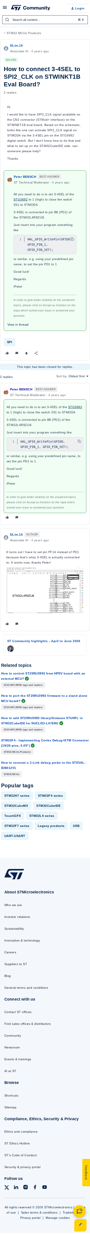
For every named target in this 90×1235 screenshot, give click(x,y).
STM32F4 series (50, 795)
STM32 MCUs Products (24, 33)
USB (76, 826)
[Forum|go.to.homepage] (30, 8)
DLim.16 (16, 45)
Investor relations (17, 917)
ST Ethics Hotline (17, 1143)
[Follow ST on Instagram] (25, 1187)
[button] (4, 9)
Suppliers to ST (15, 964)
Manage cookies (58, 1217)
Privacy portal (30, 1217)
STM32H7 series (17, 795)
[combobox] (45, 19)
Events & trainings (17, 1059)
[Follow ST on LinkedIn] (16, 1187)
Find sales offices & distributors (27, 1023)
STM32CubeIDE (48, 805)
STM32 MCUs (11, 774)
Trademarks (71, 1212)
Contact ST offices (18, 1012)
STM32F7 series (16, 826)
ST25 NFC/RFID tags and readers (23, 685)
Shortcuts (11, 1095)
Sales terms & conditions (39, 1212)
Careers (10, 952)
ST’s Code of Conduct (20, 1155)
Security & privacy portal (22, 1167)
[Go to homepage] (14, 879)
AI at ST (10, 1071)
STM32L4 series (41, 816)
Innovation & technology (22, 940)
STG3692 (21, 199)
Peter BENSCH (25, 176)
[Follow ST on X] (6, 1188)
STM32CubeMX (16, 805)
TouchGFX (12, 816)
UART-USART (14, 836)
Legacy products (51, 826)
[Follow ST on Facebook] (35, 1187)
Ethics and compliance (21, 1131)
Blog (7, 976)
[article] (45, 454)
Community (12, 1035)
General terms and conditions (26, 987)
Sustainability (14, 928)
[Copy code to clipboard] (72, 239)
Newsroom (12, 1047)
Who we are (13, 905)
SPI (9, 342)
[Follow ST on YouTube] (44, 1187)
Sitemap (10, 1107)
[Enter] (7, 19)
